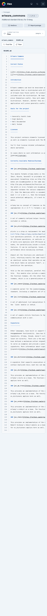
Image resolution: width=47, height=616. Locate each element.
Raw (20, 44)
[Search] (37, 4)
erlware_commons (13, 15)
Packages (6, 12)
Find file (9, 44)
